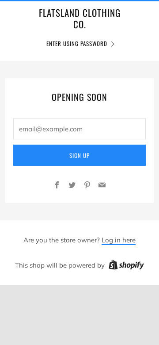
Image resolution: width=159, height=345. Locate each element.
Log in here (119, 240)
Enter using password (76, 43)
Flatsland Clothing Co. (80, 19)
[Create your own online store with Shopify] (126, 266)
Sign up (79, 155)
